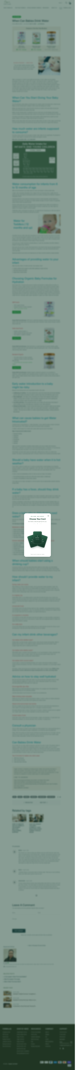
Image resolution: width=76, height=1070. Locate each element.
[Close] (48, 516)
